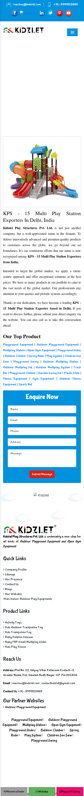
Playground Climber (22, 373)
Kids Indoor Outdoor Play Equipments (28, 599)
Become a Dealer (15, 791)
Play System (54, 356)
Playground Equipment (18, 345)
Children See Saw (59, 735)
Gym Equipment (43, 379)
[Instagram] (28, 13)
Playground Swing (26, 362)
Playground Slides (69, 350)
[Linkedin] (41, 13)
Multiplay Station (14, 350)
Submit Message (42, 474)
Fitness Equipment (15, 379)
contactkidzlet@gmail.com (58, 683)
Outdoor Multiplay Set (17, 367)
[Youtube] (68, 13)
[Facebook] (14, 13)
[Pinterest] (59, 13)
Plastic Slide (71, 373)
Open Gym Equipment (41, 350)
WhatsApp (43, 791)
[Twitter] (50, 13)
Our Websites (13, 594)
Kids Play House (15, 647)
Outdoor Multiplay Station (60, 362)
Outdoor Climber (15, 356)
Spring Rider (36, 356)
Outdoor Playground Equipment (58, 345)
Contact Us (11, 584)
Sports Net (25, 384)
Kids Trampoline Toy (18, 632)
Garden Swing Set (49, 373)
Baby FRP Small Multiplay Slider (25, 642)
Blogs (8, 589)
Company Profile (15, 570)
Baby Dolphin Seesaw (19, 637)
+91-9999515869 (65, 4)
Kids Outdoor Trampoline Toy (24, 627)
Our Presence (13, 579)
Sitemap (9, 574)
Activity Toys (13, 622)
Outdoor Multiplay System (53, 367)
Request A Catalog (71, 791)
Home (15, 93)
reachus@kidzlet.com (27, 4)
